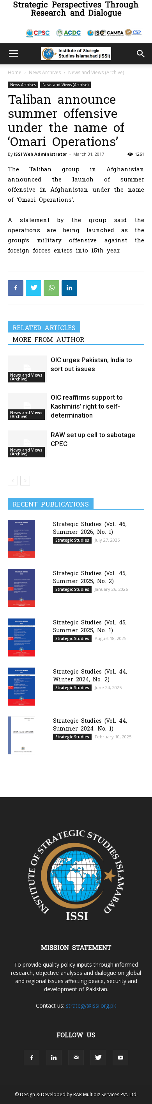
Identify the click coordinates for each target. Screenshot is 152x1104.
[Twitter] (33, 288)
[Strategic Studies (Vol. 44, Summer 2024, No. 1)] (21, 735)
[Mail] (76, 1057)
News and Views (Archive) (96, 72)
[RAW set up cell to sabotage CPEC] (27, 443)
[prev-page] (13, 480)
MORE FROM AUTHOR (48, 339)
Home (14, 72)
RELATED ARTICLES (44, 327)
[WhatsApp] (51, 288)
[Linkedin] (69, 288)
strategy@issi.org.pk (91, 1005)
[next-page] (25, 480)
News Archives (45, 72)
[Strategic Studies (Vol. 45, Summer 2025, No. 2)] (21, 588)
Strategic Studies (72, 540)
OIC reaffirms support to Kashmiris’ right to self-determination (87, 406)
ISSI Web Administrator (40, 154)
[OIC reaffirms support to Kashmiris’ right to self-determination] (27, 406)
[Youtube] (120, 1057)
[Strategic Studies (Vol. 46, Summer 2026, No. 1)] (21, 539)
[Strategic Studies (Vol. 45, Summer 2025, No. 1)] (21, 637)
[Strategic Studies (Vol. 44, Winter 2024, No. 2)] (21, 686)
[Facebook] (15, 288)
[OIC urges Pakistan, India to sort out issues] (27, 369)
